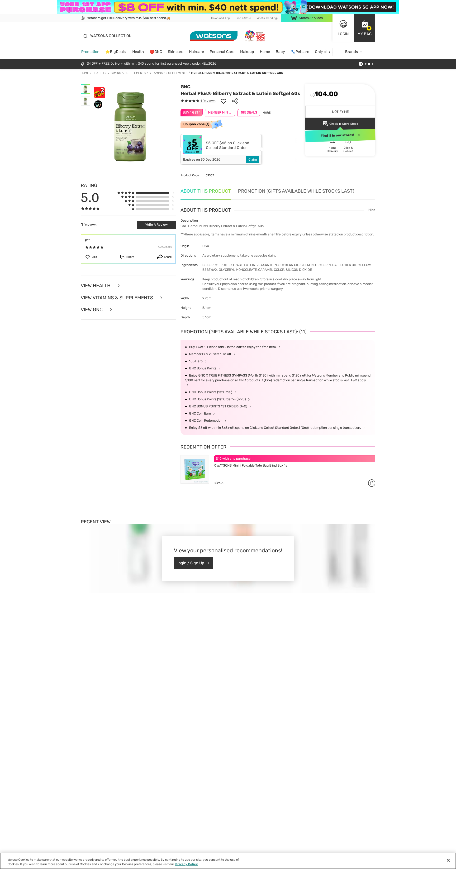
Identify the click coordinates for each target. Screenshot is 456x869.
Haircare (196, 51)
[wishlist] (223, 101)
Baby (280, 51)
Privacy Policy (186, 864)
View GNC (92, 309)
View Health (96, 285)
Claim (252, 160)
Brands (351, 51)
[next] (329, 52)
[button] (364, 28)
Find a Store (243, 18)
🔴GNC (156, 51)
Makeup (247, 51)
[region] (228, 861)
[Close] (448, 860)
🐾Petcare (300, 51)
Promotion (90, 51)
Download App (220, 18)
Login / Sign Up (190, 563)
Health (138, 51)
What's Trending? (267, 18)
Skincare (175, 51)
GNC (185, 87)
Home (265, 51)
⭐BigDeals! (116, 51)
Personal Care (222, 51)
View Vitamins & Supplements (117, 297)
